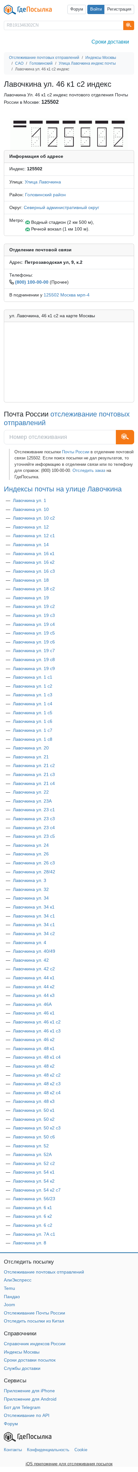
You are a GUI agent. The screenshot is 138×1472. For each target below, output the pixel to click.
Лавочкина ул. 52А (32, 1154)
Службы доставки (22, 1368)
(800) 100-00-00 (31, 282)
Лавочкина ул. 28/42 (34, 871)
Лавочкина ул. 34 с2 (34, 933)
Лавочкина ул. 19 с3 (34, 615)
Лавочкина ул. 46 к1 (34, 1012)
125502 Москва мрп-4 (67, 294)
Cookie (80, 1449)
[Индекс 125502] (68, 133)
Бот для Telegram (22, 1407)
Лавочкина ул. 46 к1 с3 (37, 1030)
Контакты (13, 1449)
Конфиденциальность (48, 1449)
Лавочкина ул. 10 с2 (34, 518)
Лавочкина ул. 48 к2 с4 (37, 1092)
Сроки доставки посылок (30, 1360)
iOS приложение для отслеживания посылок (69, 1463)
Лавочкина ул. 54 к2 (34, 1181)
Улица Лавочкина (43, 181)
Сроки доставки (110, 41)
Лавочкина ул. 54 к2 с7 (37, 1190)
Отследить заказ (89, 470)
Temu (9, 1288)
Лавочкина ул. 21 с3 (34, 774)
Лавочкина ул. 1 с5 (32, 712)
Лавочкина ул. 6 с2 (32, 1225)
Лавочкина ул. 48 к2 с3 (37, 1083)
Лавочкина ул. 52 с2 (34, 1163)
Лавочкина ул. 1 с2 (32, 686)
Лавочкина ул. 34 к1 (34, 907)
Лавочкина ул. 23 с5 (34, 836)
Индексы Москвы (21, 1352)
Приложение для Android (30, 1399)
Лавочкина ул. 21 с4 (34, 783)
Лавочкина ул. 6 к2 (32, 1216)
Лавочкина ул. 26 (31, 853)
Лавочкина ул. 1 (29, 500)
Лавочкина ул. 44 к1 (34, 977)
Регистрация (119, 9)
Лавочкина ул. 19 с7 (34, 650)
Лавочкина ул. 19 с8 (34, 659)
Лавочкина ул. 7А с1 (34, 1234)
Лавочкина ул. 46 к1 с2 (37, 1021)
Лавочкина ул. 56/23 (34, 1198)
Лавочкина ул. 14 (31, 544)
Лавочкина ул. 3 (29, 880)
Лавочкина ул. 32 (31, 889)
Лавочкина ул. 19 (31, 597)
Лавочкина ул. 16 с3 (34, 571)
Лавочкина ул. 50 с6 (34, 1136)
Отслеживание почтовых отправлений (44, 1271)
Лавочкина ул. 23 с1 (34, 809)
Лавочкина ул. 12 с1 (34, 535)
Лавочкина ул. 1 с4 (32, 703)
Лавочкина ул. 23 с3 (34, 818)
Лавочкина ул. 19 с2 (34, 606)
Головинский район (45, 194)
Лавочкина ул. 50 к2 (34, 1119)
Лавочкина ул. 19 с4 (34, 624)
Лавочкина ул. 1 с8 (32, 739)
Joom (9, 1304)
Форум (76, 9)
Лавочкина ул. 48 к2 (34, 1066)
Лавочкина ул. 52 (31, 1145)
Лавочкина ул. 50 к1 (34, 1110)
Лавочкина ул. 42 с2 (34, 968)
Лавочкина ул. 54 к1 (34, 1172)
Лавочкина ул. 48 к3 (34, 1101)
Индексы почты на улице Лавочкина (63, 489)
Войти (96, 9)
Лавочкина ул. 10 (31, 509)
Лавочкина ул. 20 (31, 747)
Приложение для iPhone (29, 1390)
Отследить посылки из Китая (34, 1320)
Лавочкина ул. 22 (31, 792)
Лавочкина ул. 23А (32, 801)
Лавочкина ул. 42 (31, 960)
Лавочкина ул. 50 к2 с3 (37, 1127)
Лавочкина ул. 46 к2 (34, 1039)
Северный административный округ (61, 207)
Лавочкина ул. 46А (32, 1004)
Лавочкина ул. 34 (31, 898)
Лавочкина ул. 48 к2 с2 (37, 1075)
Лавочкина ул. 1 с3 (32, 694)
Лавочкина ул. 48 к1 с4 (37, 1057)
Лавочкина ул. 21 (31, 756)
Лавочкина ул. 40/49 (34, 951)
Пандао (12, 1296)
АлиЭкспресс (17, 1279)
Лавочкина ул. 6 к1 (32, 1207)
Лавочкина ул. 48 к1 (34, 1048)
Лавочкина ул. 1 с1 (32, 677)
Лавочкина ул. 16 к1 (34, 553)
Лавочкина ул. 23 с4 (34, 827)
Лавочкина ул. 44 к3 (34, 995)
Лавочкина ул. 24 (31, 845)
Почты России (75, 451)
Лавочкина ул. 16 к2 (34, 562)
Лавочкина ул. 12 (31, 527)
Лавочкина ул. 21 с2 (34, 765)
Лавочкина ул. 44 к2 (34, 986)
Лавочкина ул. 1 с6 (32, 721)
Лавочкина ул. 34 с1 (34, 915)
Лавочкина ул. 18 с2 (34, 588)
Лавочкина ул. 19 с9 (34, 668)
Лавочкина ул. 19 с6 (34, 641)
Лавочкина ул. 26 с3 (34, 862)
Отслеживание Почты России (34, 1312)
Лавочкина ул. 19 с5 (34, 632)
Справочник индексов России (34, 1343)
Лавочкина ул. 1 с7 (32, 730)
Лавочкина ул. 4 (29, 942)
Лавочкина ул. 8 (29, 1242)
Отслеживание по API (26, 1415)
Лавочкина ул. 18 (31, 580)
